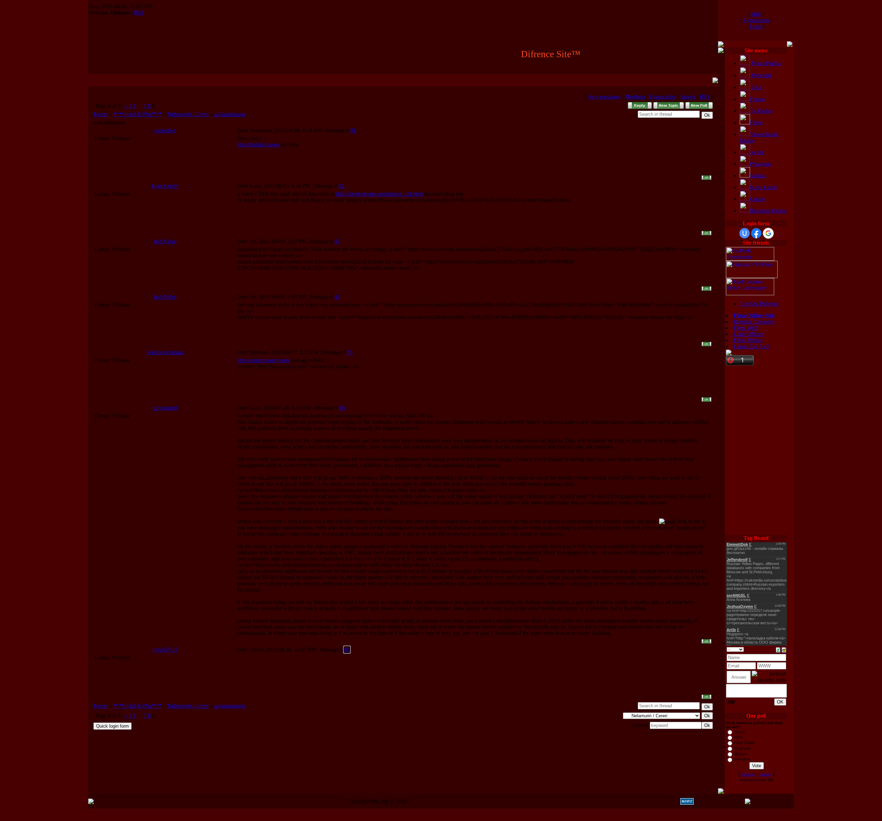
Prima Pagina (766, 63)
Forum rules (663, 97)
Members (635, 97)
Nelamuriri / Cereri (187, 114)
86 (342, 408)
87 (347, 650)
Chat (756, 87)
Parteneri (761, 75)
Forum (100, 114)
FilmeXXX (742, 759)
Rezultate (748, 774)
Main (756, 14)
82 (341, 186)
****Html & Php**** (137, 114)
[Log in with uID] (744, 233)
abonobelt (165, 130)
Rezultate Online (768, 211)
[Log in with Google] (768, 233)
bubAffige (165, 241)
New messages (604, 97)
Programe (760, 164)
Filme (756, 122)
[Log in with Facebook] (756, 233)
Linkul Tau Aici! (752, 346)
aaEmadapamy (230, 114)
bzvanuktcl (165, 408)
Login (755, 26)
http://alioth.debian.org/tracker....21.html (379, 194)
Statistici (765, 774)
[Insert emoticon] (784, 649)
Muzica (758, 175)
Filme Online (748, 340)
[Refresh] (778, 649)
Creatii (757, 199)
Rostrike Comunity (754, 322)
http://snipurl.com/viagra (263, 360)
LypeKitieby (165, 186)
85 (349, 352)
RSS (139, 13)
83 (337, 241)
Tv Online (761, 111)
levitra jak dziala (165, 352)
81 (353, 130)
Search (687, 97)
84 (337, 297)
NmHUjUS (165, 650)
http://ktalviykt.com (258, 144)
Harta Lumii (763, 187)
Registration (756, 20)
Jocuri (756, 152)
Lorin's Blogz (748, 334)
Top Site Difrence (759, 304)
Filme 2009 (746, 328)
